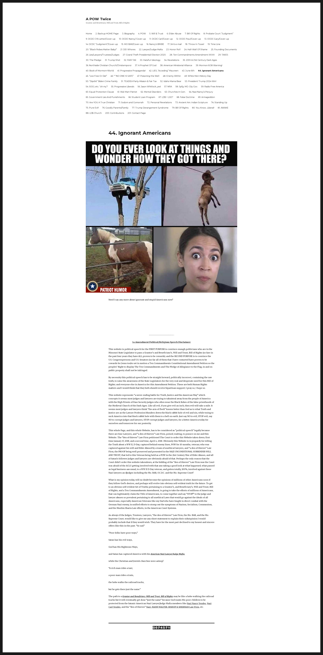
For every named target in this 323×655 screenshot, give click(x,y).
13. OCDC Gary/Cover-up (216, 39)
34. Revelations (171, 60)
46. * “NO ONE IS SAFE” (122, 76)
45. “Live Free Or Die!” (96, 76)
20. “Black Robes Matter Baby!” (101, 49)
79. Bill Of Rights (180, 108)
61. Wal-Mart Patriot (127, 92)
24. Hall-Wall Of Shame (195, 49)
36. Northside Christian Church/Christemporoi (108, 65)
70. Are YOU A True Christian (100, 102)
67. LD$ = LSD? (166, 97)
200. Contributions (114, 113)
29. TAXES (223, 55)
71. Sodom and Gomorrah (131, 102)
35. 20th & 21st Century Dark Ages (200, 60)
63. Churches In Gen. (175, 92)
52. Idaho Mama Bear (170, 81)
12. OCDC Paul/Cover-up (188, 39)
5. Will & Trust (156, 33)
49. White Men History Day (197, 76)
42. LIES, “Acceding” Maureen (163, 70)
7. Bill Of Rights (192, 33)
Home (89, 33)
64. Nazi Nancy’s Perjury (201, 92)
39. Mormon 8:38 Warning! (209, 65)
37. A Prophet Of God (145, 65)
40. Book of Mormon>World (100, 70)
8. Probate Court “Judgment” (218, 33)
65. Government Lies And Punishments (105, 97)
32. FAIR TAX (130, 60)
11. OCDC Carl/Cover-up (161, 39)
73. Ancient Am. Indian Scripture (191, 102)
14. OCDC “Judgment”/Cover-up (102, 44)
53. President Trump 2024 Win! (200, 81)
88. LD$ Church (94, 113)
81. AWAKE (223, 108)
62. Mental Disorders (151, 92)
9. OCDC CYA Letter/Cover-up (100, 39)
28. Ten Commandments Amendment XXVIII (192, 55)
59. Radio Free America (212, 86)
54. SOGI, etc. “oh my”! (97, 86)
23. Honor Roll (173, 49)
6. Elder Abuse (174, 33)
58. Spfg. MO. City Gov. (187, 86)
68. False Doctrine (186, 97)
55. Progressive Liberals (122, 86)
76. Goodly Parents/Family (115, 108)
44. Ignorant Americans (211, 70)
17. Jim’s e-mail (175, 44)
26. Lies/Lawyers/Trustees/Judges (102, 55)
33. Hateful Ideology (150, 60)
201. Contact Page (137, 113)
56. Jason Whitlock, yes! (149, 86)
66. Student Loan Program (141, 97)
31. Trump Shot (112, 60)
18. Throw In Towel (194, 44)
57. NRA (168, 86)
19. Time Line (214, 44)
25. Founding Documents (224, 49)
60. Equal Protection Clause (100, 92)
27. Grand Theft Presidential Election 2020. (144, 55)
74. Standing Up (219, 102)
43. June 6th (188, 70)
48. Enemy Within (172, 76)
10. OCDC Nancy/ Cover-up (132, 39)
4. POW (142, 33)
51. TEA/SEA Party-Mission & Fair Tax (139, 81)
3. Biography (128, 33)
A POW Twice (98, 19)
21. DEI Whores (127, 49)
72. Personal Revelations (159, 102)
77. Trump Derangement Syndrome (150, 108)
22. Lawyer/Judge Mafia (151, 49)
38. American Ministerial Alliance (176, 65)
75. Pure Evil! (92, 108)
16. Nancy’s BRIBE (155, 44)
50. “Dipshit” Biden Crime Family (102, 81)
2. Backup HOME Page (107, 33)
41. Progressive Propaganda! (131, 70)
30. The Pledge (93, 60)
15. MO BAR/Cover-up (132, 44)
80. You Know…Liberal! (203, 108)
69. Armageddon (206, 97)
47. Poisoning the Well (148, 76)
